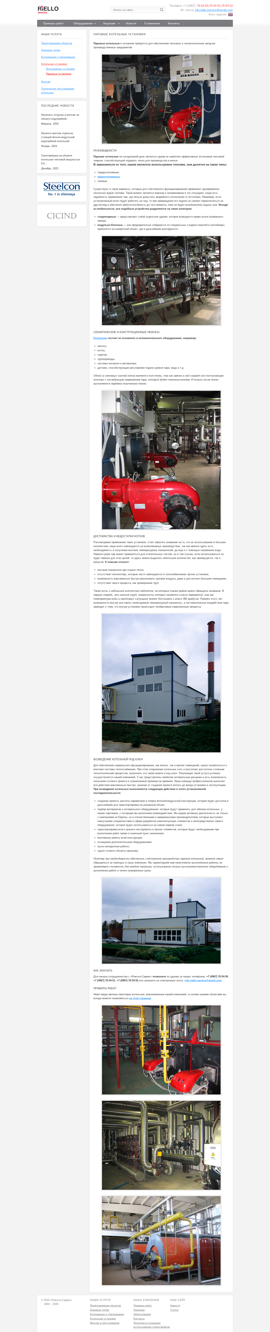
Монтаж (45, 81)
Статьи (174, 1309)
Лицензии (139, 1309)
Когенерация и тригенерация (58, 57)
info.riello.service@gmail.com (214, 10)
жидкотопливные (108, 176)
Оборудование (142, 1314)
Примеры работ (142, 1305)
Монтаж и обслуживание (104, 1323)
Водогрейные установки (60, 68)
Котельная (100, 338)
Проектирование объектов (56, 43)
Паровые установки (58, 73)
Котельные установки (54, 63)
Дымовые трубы (50, 50)
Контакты (138, 1318)
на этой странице (140, 998)
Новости (175, 1305)
